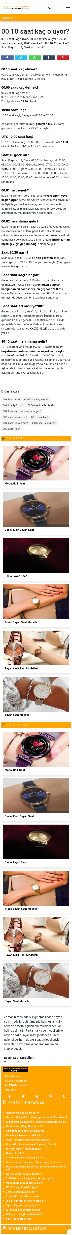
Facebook (7, 57)
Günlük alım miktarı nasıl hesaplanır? (26, 1200)
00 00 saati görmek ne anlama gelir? (22, 411)
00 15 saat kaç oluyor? (15, 417)
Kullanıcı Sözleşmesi (16, 1081)
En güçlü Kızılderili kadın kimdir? (23, 1196)
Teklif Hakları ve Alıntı (16, 1085)
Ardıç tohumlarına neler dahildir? (24, 1135)
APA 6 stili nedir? (15, 1153)
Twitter (21, 57)
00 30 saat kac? (11, 429)
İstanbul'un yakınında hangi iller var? (25, 1157)
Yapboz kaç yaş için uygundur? (22, 1205)
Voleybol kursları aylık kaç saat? (23, 1148)
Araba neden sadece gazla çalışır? (25, 1183)
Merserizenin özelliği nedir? (21, 1192)
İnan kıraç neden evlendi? (19, 1219)
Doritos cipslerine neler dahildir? (24, 1210)
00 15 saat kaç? (39, 417)
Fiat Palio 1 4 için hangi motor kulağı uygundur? (31, 1178)
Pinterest (63, 57)
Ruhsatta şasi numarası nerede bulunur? (28, 1139)
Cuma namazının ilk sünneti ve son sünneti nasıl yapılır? (36, 1121)
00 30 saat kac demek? (15, 423)
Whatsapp (35, 57)
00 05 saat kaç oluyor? (36, 399)
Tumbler (49, 57)
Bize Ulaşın (10, 1090)
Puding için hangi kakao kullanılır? (24, 1214)
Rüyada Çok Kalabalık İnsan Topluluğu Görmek (31, 1144)
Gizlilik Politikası (13, 1076)
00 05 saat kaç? (11, 399)
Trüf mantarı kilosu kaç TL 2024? (24, 1174)
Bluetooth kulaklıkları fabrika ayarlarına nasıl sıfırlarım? (36, 1117)
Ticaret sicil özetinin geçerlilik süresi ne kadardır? (33, 1162)
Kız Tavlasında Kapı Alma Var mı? (24, 1126)
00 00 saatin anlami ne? (40, 405)
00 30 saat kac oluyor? (44, 423)
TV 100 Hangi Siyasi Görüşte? (22, 1187)
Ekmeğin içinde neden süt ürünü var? (25, 1130)
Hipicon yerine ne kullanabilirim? (23, 1112)
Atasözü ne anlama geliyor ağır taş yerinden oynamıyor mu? (36, 1168)
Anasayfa (7, 17)
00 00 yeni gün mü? (13, 405)
